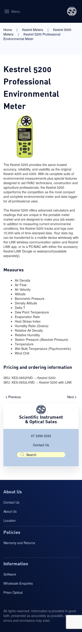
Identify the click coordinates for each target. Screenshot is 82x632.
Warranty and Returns (19, 542)
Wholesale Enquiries (18, 583)
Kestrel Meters (32, 29)
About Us (10, 511)
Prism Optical (13, 592)
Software (9, 574)
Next (71, 397)
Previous (14, 397)
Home (7, 29)
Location (9, 520)
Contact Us (41, 445)
